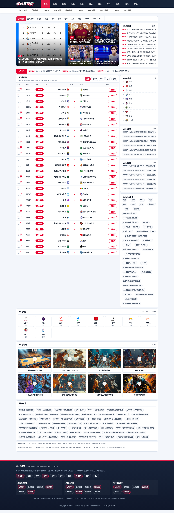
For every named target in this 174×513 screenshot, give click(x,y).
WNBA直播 (104, 10)
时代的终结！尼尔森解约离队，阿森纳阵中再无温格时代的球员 (139, 33)
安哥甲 (28, 90)
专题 (136, 4)
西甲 (53, 19)
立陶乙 (28, 148)
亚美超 (28, 142)
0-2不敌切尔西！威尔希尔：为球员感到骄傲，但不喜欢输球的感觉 (139, 44)
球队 (91, 4)
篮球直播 (30, 19)
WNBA (86, 19)
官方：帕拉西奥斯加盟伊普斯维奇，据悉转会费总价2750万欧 (139, 56)
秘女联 (28, 136)
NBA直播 (127, 10)
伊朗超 (28, 217)
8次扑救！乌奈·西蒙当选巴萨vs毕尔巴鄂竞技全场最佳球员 (139, 48)
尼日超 (28, 130)
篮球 (64, 4)
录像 (73, 4)
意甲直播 (57, 10)
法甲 (72, 19)
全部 (87, 79)
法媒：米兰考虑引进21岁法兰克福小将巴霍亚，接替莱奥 (139, 29)
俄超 (27, 165)
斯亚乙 (28, 171)
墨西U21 (28, 107)
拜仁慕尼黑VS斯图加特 (78, 71)
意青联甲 (28, 153)
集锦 (82, 4)
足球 (55, 4)
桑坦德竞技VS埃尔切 (44, 71)
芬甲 (27, 246)
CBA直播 (116, 10)
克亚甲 (28, 124)
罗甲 (27, 159)
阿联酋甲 (28, 194)
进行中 (95, 79)
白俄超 (28, 182)
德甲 (66, 19)
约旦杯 (28, 95)
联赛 (118, 4)
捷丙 (27, 252)
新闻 (109, 4)
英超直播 (34, 10)
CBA (94, 19)
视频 (127, 4)
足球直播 (21, 19)
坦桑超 (28, 241)
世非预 (28, 188)
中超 (79, 19)
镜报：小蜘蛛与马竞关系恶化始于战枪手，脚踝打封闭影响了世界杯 (139, 52)
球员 (100, 4)
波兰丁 (28, 101)
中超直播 (91, 10)
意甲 (59, 19)
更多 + (154, 26)
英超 (46, 19)
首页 (46, 4)
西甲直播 (46, 10)
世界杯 (39, 19)
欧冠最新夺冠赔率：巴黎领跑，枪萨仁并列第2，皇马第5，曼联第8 (139, 41)
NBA (101, 19)
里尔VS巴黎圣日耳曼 (113, 71)
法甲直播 (80, 10)
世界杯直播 (22, 10)
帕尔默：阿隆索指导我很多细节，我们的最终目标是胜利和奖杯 (139, 60)
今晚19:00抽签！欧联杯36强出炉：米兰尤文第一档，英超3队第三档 (139, 37)
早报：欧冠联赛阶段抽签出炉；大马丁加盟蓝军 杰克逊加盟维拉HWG (139, 63)
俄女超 (28, 177)
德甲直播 (68, 10)
